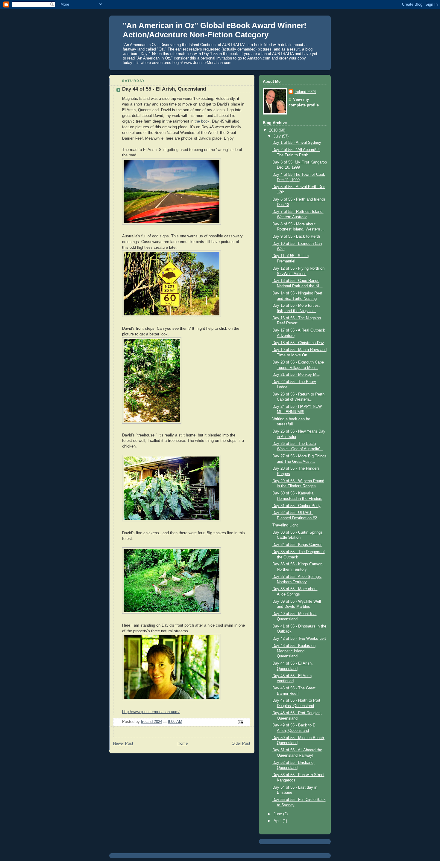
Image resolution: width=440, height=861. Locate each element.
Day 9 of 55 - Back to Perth (296, 236)
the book (202, 121)
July (278, 136)
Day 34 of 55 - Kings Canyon (297, 545)
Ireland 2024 (305, 92)
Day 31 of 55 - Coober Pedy (296, 506)
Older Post (241, 743)
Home (182, 743)
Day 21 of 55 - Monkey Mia (295, 375)
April (278, 821)
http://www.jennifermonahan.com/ (151, 712)
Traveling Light (285, 525)
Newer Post (123, 743)
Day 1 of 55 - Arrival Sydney (296, 143)
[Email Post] (240, 722)
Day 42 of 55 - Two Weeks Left (299, 638)
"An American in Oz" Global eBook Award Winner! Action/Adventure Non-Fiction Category (215, 30)
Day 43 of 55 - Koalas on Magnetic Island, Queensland (293, 651)
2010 (274, 130)
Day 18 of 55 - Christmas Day (298, 343)
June (278, 814)
